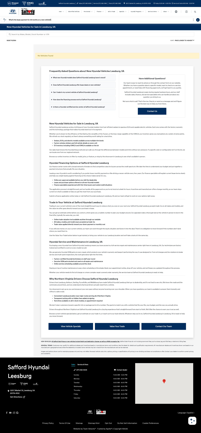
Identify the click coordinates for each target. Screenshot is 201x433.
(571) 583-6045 (81, 370)
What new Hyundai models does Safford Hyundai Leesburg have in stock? (79, 78)
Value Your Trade (117, 326)
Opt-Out (108, 423)
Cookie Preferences (150, 423)
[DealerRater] (13, 413)
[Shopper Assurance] (12, 383)
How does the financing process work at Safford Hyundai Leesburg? (77, 100)
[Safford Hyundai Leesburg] (27, 11)
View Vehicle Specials (71, 326)
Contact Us (152, 111)
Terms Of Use (64, 423)
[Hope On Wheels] (35, 383)
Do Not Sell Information (127, 423)
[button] (164, 381)
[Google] (17, 413)
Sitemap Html (93, 423)
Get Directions (16, 397)
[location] (124, 3)
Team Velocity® (89, 429)
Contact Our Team (163, 326)
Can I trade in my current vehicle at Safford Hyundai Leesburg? (75, 92)
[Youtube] (10, 413)
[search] (195, 12)
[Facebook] (6, 413)
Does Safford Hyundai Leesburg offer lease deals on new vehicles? (76, 85)
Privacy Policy (48, 423)
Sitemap (79, 423)
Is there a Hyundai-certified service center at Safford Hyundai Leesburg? (79, 107)
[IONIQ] (24, 383)
